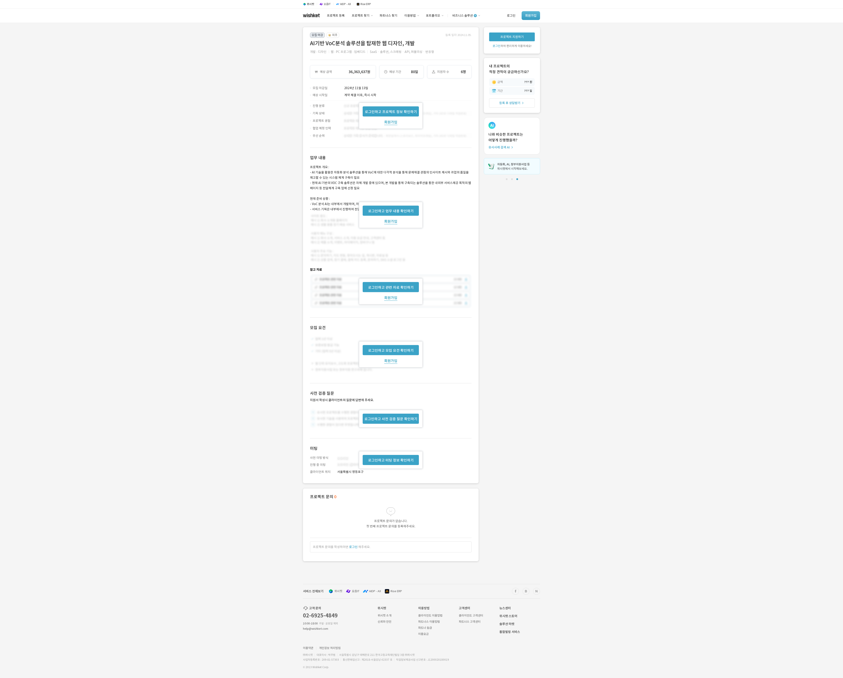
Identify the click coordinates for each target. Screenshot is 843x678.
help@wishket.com (315, 629)
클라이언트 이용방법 (430, 615)
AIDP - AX (375, 591)
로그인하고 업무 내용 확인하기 (391, 211)
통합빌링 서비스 (509, 632)
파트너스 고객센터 (470, 622)
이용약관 (308, 648)
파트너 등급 (425, 628)
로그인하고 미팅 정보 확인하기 (391, 460)
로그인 (353, 547)
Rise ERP (396, 591)
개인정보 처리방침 (330, 648)
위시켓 (338, 591)
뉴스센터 (505, 608)
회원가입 (390, 122)
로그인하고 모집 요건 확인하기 (391, 350)
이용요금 (423, 634)
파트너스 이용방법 (429, 622)
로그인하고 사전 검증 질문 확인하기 (390, 419)
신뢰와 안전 (384, 622)
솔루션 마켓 (506, 624)
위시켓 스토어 (508, 616)
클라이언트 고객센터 (471, 615)
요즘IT (355, 591)
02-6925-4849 (320, 615)
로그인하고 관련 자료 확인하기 (391, 287)
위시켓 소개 (384, 615)
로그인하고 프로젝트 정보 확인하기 (391, 111)
